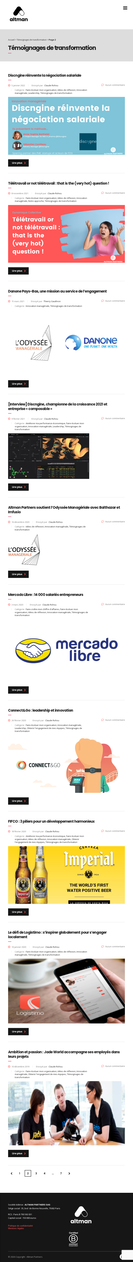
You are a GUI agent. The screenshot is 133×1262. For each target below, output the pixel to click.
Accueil (11, 39)
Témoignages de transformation (32, 39)
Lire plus (17, 162)
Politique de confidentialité (20, 1226)
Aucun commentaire (115, 84)
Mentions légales (16, 1228)
